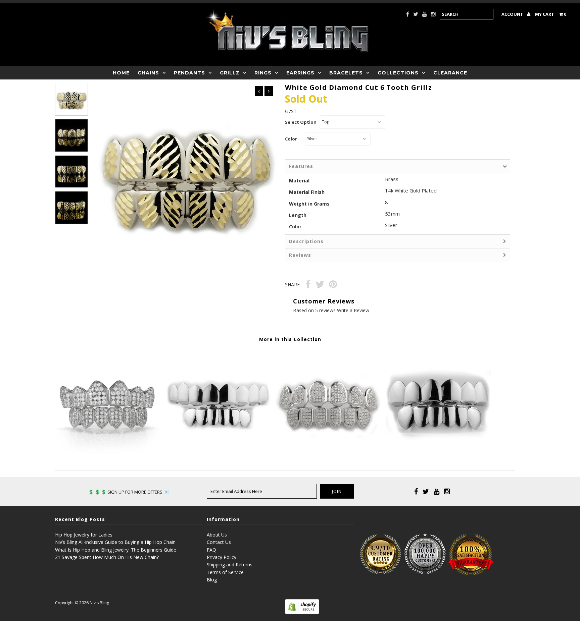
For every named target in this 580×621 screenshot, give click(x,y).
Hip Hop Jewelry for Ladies (83, 534)
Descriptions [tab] (306, 241)
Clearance (450, 73)
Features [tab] (301, 166)
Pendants (189, 73)
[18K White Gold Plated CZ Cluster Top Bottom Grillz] (107, 452)
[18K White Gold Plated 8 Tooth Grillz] (218, 452)
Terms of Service (225, 572)
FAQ (211, 550)
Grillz (230, 73)
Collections (398, 73)
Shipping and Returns (229, 564)
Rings (263, 73)
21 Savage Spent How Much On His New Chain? (107, 557)
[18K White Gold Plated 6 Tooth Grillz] (438, 452)
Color (291, 139)
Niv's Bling (99, 603)
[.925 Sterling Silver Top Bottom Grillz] (328, 452)
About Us (217, 534)
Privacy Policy (221, 557)
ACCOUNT (512, 14)
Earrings (300, 73)
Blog (212, 579)
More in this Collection (290, 339)
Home (121, 73)
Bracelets (346, 73)
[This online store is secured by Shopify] (302, 612)
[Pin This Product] (333, 285)
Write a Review (353, 310)
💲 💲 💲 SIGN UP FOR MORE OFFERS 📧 (128, 492)
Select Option (301, 122)
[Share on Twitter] (320, 285)
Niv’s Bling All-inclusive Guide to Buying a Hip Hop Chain (115, 542)
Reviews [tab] (300, 255)
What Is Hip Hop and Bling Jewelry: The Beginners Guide (115, 550)
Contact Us (219, 542)
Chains (148, 73)
